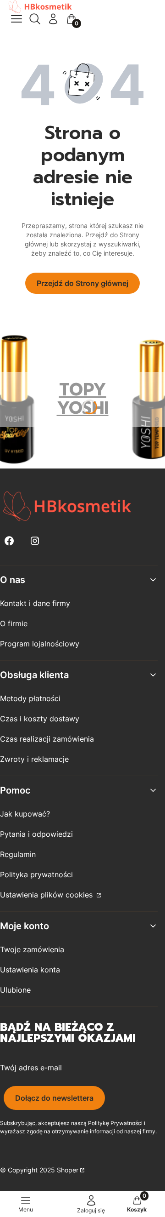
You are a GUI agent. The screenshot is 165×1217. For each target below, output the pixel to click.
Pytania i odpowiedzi (36, 834)
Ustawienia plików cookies (47, 894)
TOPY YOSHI (83, 399)
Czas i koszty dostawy (39, 718)
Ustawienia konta (30, 969)
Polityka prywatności (36, 874)
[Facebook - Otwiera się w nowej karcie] (9, 540)
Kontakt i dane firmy (35, 603)
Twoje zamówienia (32, 949)
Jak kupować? (25, 813)
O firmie (14, 623)
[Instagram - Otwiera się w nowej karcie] (35, 540)
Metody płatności (30, 698)
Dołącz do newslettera (54, 1098)
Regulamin (18, 854)
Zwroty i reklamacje (34, 759)
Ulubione (15, 989)
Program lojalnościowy (39, 643)
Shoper (67, 1170)
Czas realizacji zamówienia (47, 738)
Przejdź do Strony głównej (82, 283)
